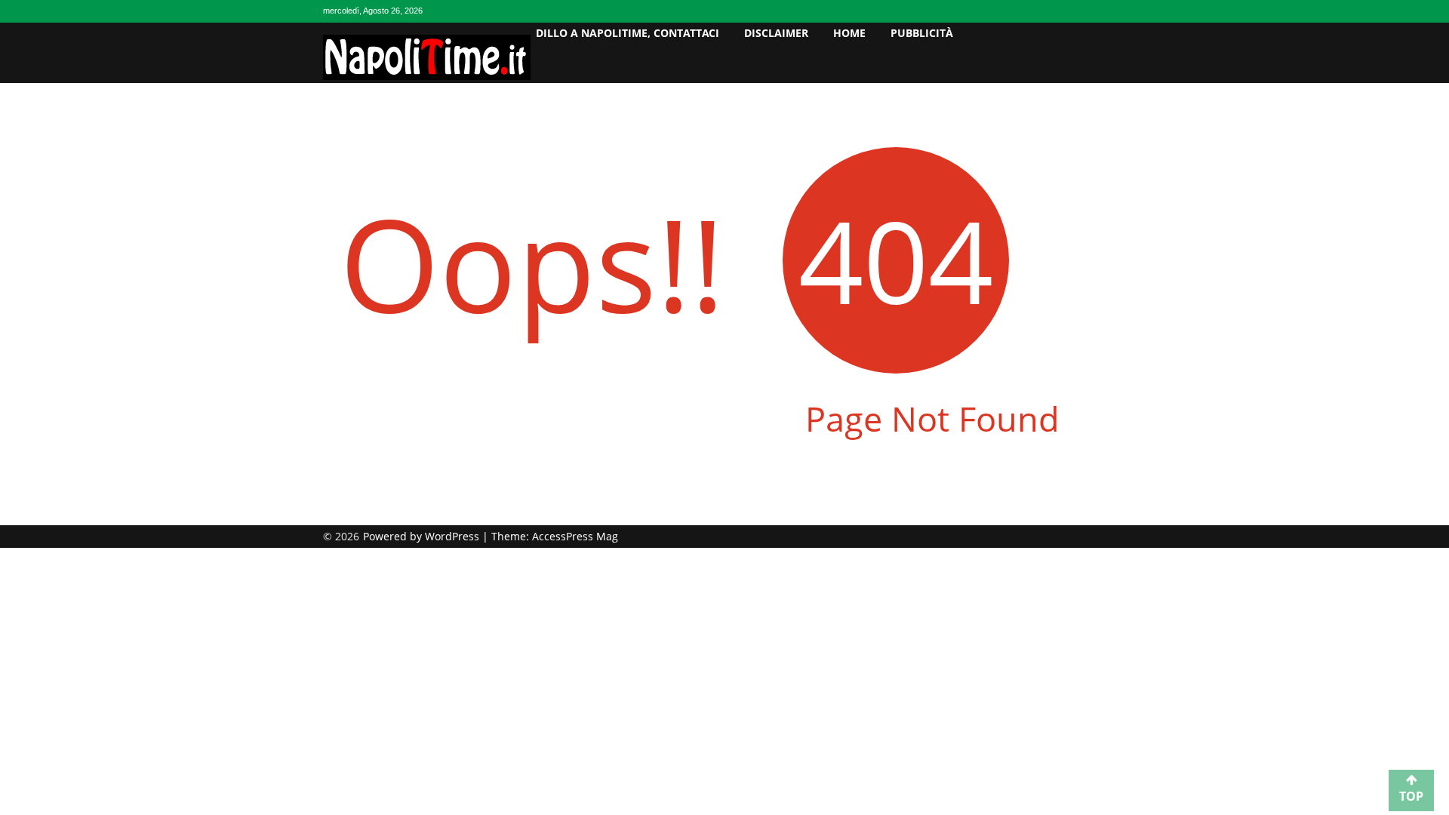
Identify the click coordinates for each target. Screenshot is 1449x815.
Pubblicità (922, 33)
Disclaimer (776, 33)
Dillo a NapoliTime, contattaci (627, 33)
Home (849, 33)
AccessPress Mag (575, 536)
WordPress (453, 536)
